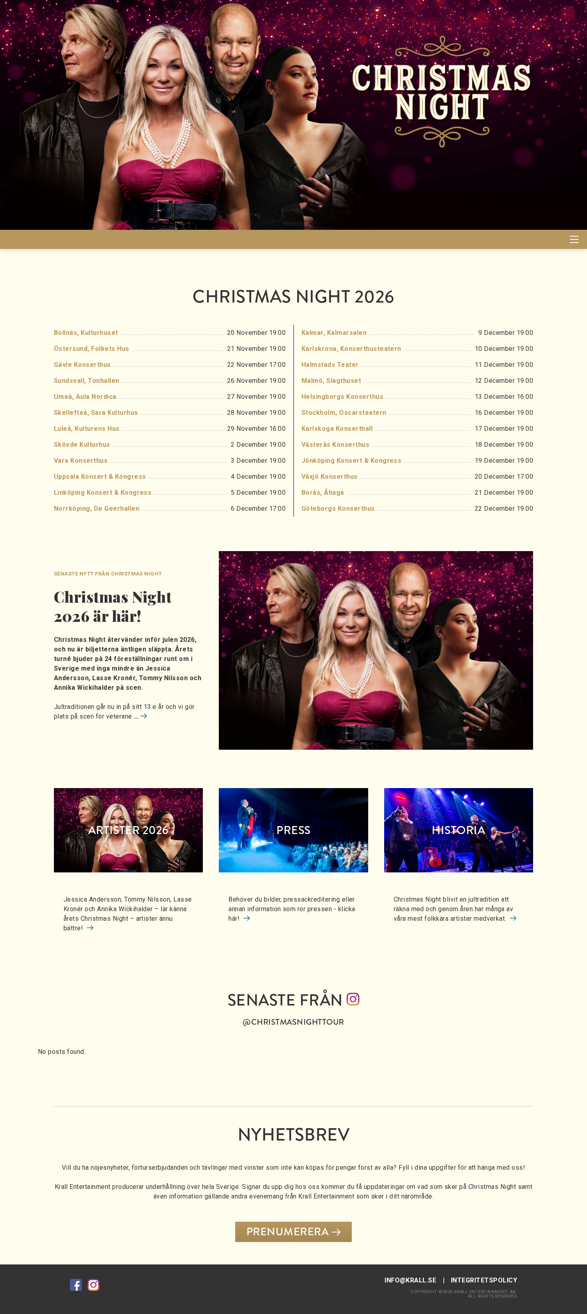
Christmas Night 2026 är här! (112, 606)
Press (293, 830)
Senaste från (287, 1008)
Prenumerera (287, 1232)
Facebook (76, 1285)
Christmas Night (54, 239)
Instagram (93, 1285)
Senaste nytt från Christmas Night (108, 574)
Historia (458, 830)
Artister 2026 (128, 830)
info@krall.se (410, 1280)
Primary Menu (574, 239)
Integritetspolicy (484, 1280)
